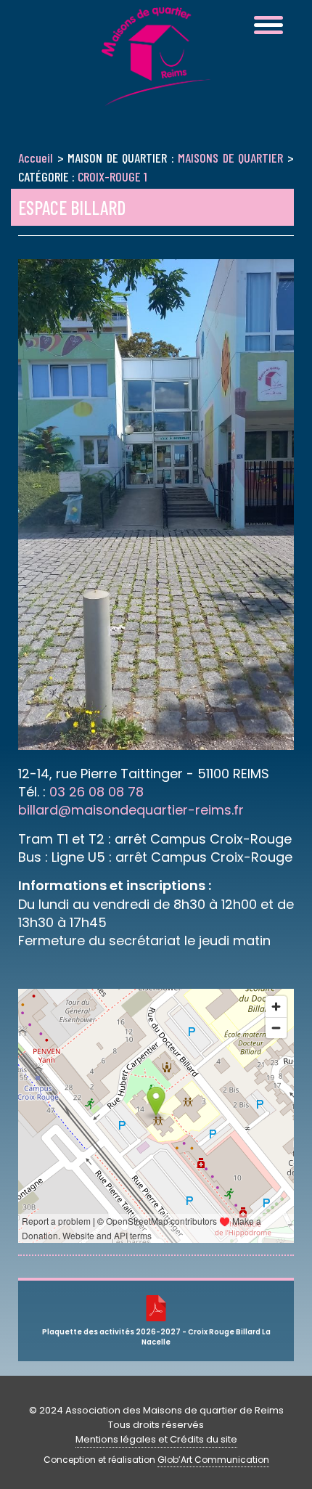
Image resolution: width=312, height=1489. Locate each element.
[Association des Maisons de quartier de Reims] (156, 97)
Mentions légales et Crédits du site (156, 1439)
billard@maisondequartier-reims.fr (131, 810)
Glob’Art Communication (213, 1459)
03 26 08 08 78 (96, 792)
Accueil (35, 158)
